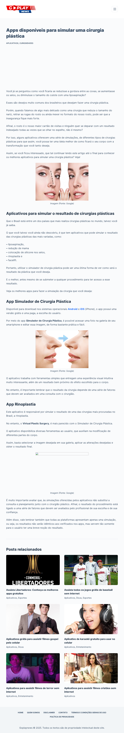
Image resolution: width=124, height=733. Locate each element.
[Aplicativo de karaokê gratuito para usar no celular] (91, 619)
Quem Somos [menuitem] (33, 712)
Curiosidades (26, 43)
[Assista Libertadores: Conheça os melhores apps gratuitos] (33, 570)
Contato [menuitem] (63, 712)
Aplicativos (12, 43)
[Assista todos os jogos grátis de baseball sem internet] (91, 570)
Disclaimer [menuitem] (49, 712)
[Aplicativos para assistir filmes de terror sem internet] (33, 668)
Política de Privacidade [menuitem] (62, 717)
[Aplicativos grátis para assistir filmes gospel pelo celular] (33, 619)
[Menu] (115, 9)
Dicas (79, 597)
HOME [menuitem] (20, 712)
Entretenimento (83, 647)
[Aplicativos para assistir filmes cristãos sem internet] (91, 668)
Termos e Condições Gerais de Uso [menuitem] (88, 712)
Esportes (22, 597)
